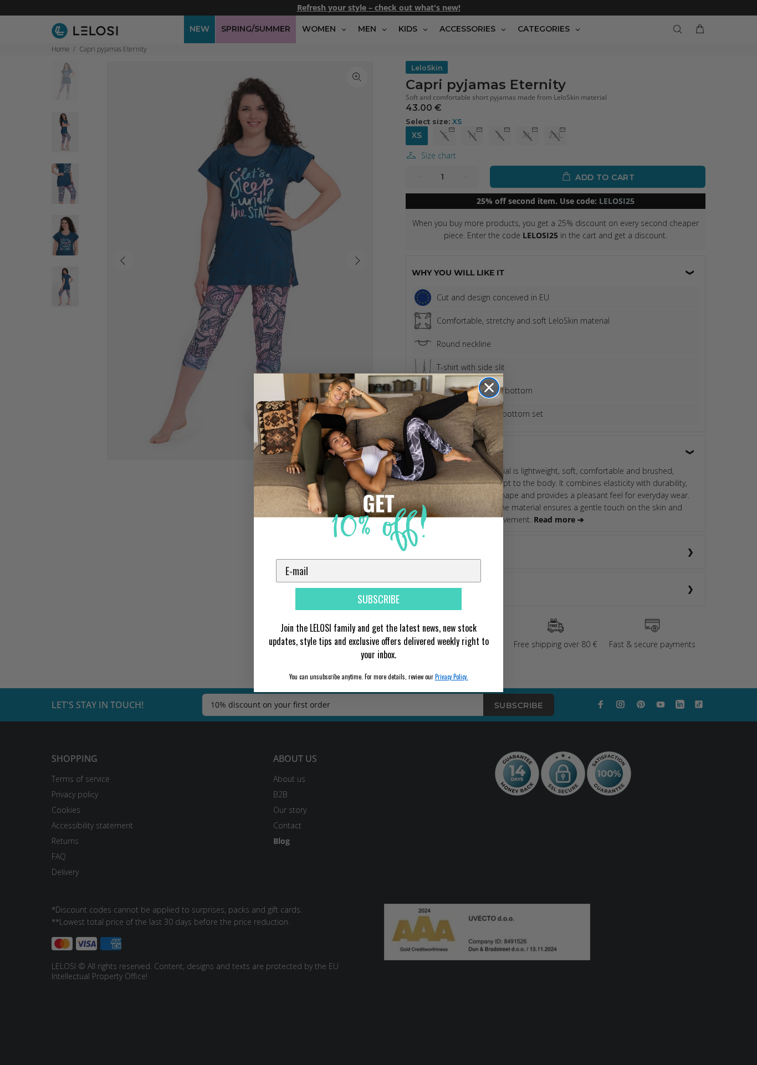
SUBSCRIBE (378, 599)
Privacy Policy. (451, 676)
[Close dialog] (489, 387)
